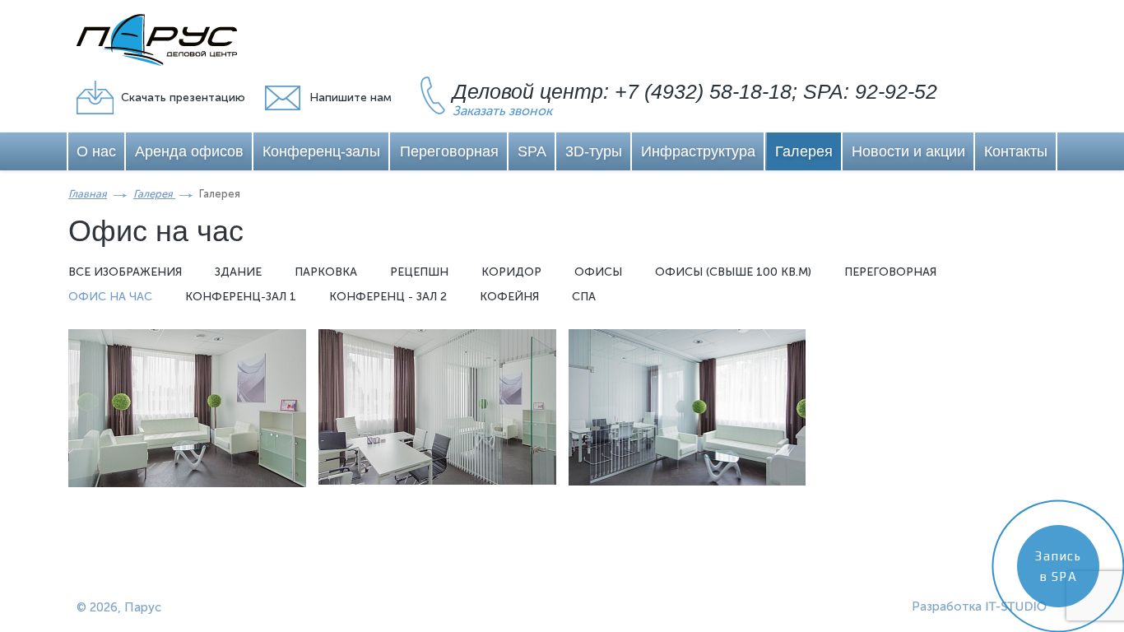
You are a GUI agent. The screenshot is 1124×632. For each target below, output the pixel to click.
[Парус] (157, 40)
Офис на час (110, 297)
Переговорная (449, 151)
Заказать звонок (502, 110)
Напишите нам (350, 98)
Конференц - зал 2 (388, 297)
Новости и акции (908, 151)
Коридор (511, 272)
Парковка (326, 272)
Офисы (598, 272)
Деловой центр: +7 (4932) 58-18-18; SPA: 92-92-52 (695, 91)
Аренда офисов (189, 151)
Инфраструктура (698, 151)
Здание (238, 272)
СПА (584, 297)
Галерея (804, 151)
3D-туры (593, 151)
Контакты (1015, 151)
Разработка (947, 606)
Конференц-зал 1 (240, 297)
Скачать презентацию (183, 98)
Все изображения (125, 272)
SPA (532, 151)
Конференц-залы (321, 151)
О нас (96, 151)
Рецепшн (419, 272)
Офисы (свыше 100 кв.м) (733, 272)
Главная (87, 194)
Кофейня (509, 297)
